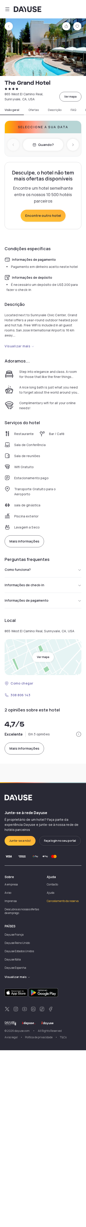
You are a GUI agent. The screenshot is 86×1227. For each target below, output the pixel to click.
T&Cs (63, 1037)
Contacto (52, 884)
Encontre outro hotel (43, 215)
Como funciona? (18, 569)
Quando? (46, 144)
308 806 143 (20, 695)
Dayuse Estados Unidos (19, 951)
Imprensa (11, 901)
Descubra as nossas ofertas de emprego (22, 911)
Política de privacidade (39, 1037)
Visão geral (12, 110)
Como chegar (22, 683)
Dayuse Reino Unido (17, 943)
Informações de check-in (24, 585)
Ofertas (33, 110)
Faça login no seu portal (60, 841)
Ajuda (50, 893)
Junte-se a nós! (20, 841)
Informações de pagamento (26, 600)
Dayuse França (14, 935)
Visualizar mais (17, 346)
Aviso (8, 893)
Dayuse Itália (13, 959)
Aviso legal (11, 1037)
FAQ (73, 110)
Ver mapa (70, 97)
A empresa (11, 884)
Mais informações (24, 541)
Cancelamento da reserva (63, 901)
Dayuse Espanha (15, 968)
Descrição (54, 110)
